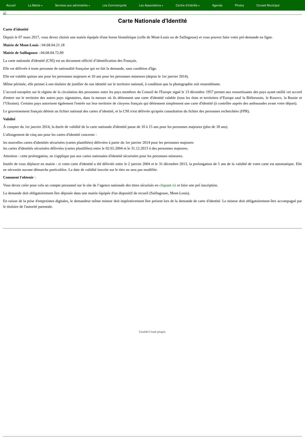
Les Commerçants (114, 5)
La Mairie (34, 5)
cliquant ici (167, 185)
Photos (239, 5)
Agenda (217, 5)
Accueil (11, 5)
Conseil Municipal (267, 5)
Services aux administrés (72, 5)
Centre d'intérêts (187, 5)
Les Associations (150, 5)
